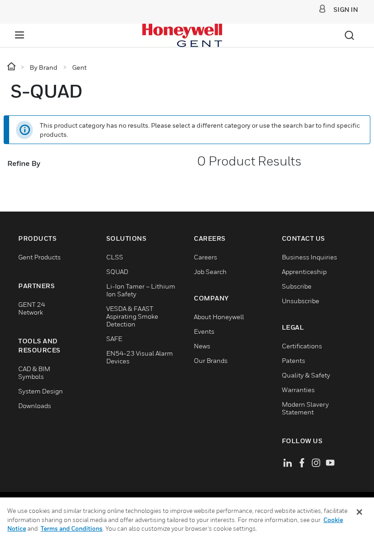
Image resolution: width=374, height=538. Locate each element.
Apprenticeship (304, 271)
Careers (205, 257)
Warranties (298, 389)
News (202, 346)
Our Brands (211, 360)
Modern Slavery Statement (305, 408)
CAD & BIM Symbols (34, 372)
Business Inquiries (309, 257)
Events (204, 331)
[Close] (359, 512)
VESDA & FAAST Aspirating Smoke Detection (132, 316)
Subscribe (297, 286)
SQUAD (117, 271)
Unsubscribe (300, 301)
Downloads (34, 405)
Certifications (302, 346)
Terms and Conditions (72, 528)
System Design (40, 391)
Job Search (210, 271)
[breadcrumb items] (12, 67)
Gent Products (39, 257)
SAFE (114, 338)
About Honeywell (219, 317)
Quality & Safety (306, 375)
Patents (293, 360)
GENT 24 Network (31, 308)
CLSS (114, 257)
